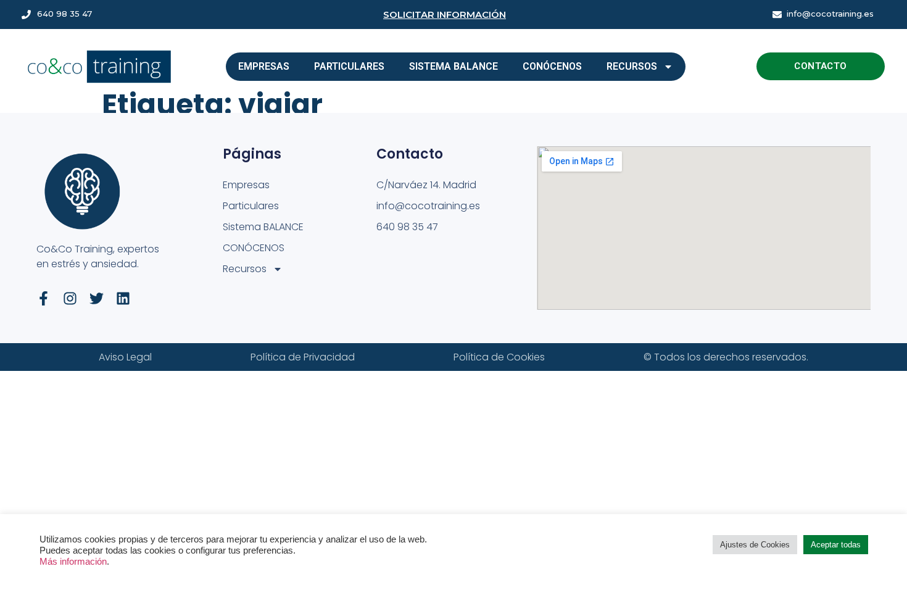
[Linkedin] (123, 298)
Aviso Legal (125, 357)
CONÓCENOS (552, 66)
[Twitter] (96, 298)
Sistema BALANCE (453, 66)
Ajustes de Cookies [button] (755, 544)
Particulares (349, 66)
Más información (73, 562)
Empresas (263, 66)
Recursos (632, 66)
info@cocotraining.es (830, 14)
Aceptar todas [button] (836, 544)
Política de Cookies (499, 357)
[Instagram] (70, 298)
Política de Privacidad (303, 357)
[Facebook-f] (43, 298)
